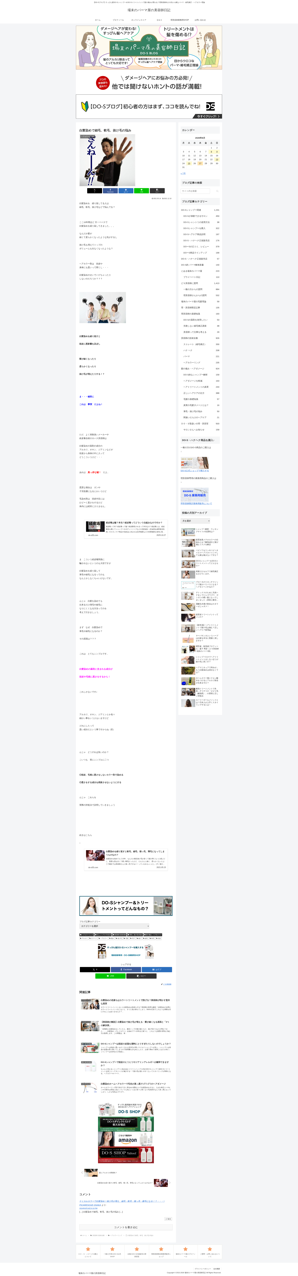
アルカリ (84, 938)
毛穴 (133, 938)
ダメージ (94, 938)
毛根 (126, 938)
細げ (139, 938)
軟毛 (152, 938)
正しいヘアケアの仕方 (104, 935)
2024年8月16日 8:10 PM (88, 1208)
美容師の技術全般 (120, 935)
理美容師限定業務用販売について (196, 503)
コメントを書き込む (126, 1227)
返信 (169, 1219)
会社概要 (216, 1269)
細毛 (146, 938)
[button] (157, 190)
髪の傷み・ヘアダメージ (153, 935)
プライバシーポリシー (203, 1269)
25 (189, 163)
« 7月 (183, 173)
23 (217, 159)
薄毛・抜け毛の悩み (136, 935)
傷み (112, 938)
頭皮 (159, 938)
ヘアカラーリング (87, 935)
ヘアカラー (103, 938)
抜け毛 (120, 938)
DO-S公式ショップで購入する (195, 471)
